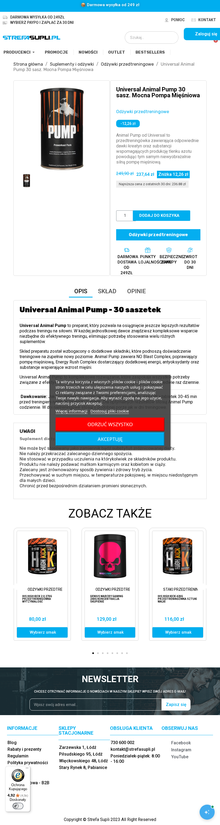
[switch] (18, 806)
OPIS (80, 291)
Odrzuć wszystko (110, 424)
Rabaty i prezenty (24, 749)
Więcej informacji (71, 411)
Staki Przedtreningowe (185, 589)
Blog (12, 742)
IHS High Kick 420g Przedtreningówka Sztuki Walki (177, 599)
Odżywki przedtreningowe (142, 111)
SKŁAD (107, 291)
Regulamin (18, 756)
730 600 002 (122, 742)
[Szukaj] (170, 37)
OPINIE (136, 291)
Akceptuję (110, 439)
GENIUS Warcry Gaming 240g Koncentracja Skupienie (106, 599)
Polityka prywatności (28, 762)
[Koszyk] (213, 43)
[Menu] (27, 769)
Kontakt (207, 20)
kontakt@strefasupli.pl (133, 749)
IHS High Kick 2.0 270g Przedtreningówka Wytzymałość (37, 599)
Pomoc (178, 20)
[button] (24, 128)
